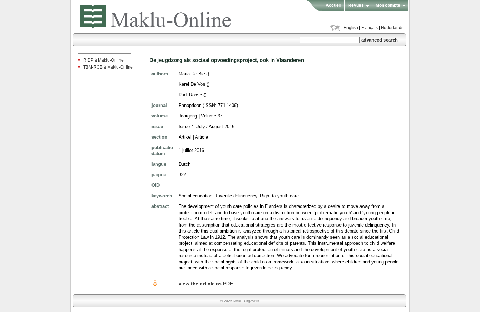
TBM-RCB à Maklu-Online (108, 67)
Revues (356, 5)
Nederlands (392, 27)
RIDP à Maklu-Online (103, 60)
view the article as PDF (206, 283)
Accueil (333, 5)
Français (369, 27)
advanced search (379, 40)
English (351, 27)
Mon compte (388, 5)
